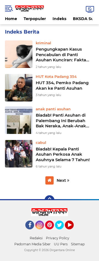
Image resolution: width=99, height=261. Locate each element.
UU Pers (61, 244)
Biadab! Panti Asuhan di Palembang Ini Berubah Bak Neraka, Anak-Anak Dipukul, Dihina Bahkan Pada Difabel (61, 120)
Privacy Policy (57, 238)
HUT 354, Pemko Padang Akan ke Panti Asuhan (62, 85)
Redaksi (36, 238)
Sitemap (78, 244)
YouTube (73, 231)
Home (11, 18)
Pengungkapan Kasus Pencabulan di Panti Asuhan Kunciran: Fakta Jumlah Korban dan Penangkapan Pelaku (61, 54)
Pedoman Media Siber (32, 244)
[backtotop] (49, 200)
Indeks (59, 18)
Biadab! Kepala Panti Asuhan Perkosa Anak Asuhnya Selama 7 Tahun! (63, 154)
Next (62, 180)
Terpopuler (35, 18)
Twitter (62, 231)
